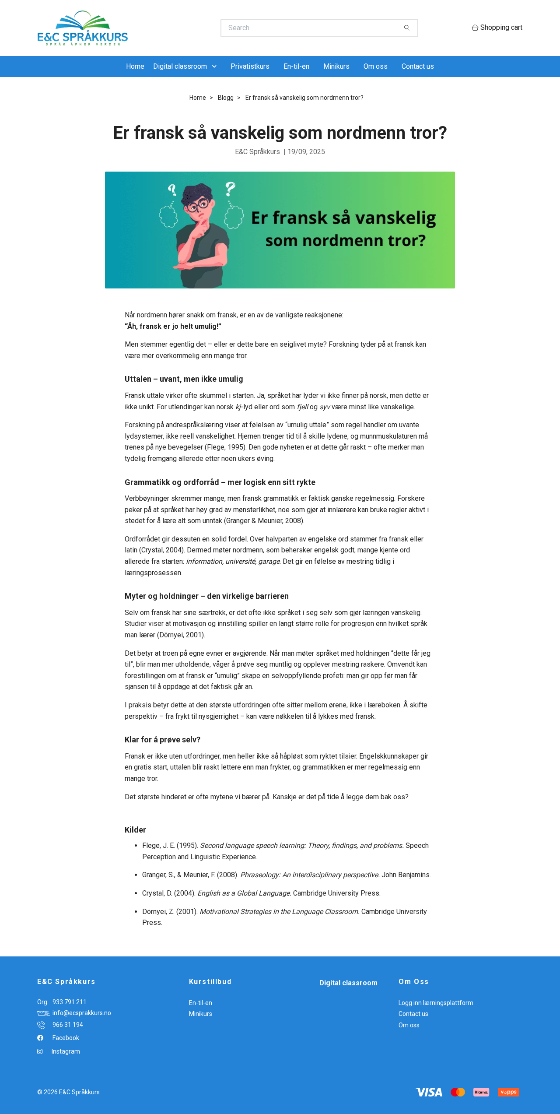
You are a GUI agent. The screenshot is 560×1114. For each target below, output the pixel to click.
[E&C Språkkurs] (159, 28)
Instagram (65, 1051)
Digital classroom (180, 66)
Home (135, 66)
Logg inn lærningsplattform (436, 1002)
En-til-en (296, 66)
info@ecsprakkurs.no (81, 1012)
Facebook (65, 1037)
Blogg (226, 97)
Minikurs (336, 66)
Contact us (418, 66)
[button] (216, 66)
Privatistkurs (250, 66)
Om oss (376, 66)
